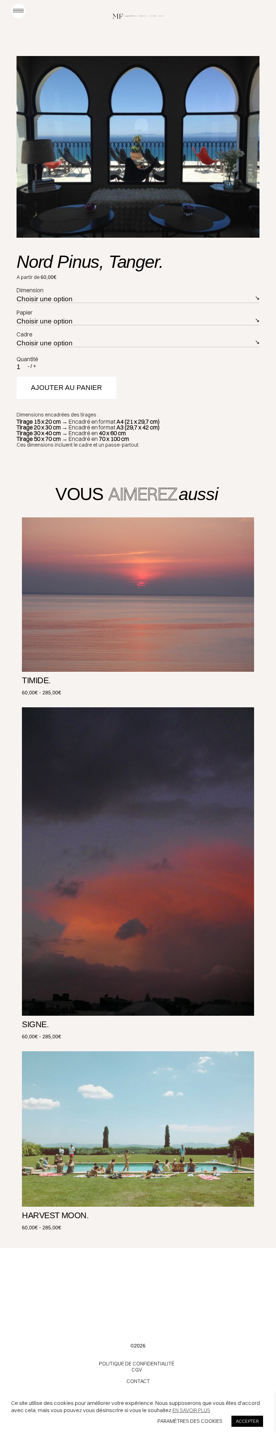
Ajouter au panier (66, 387)
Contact (138, 1381)
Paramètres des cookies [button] (189, 1421)
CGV (137, 1370)
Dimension (30, 290)
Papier (25, 312)
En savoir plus (191, 1410)
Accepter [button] (247, 1421)
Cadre (24, 334)
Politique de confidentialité (136, 1363)
